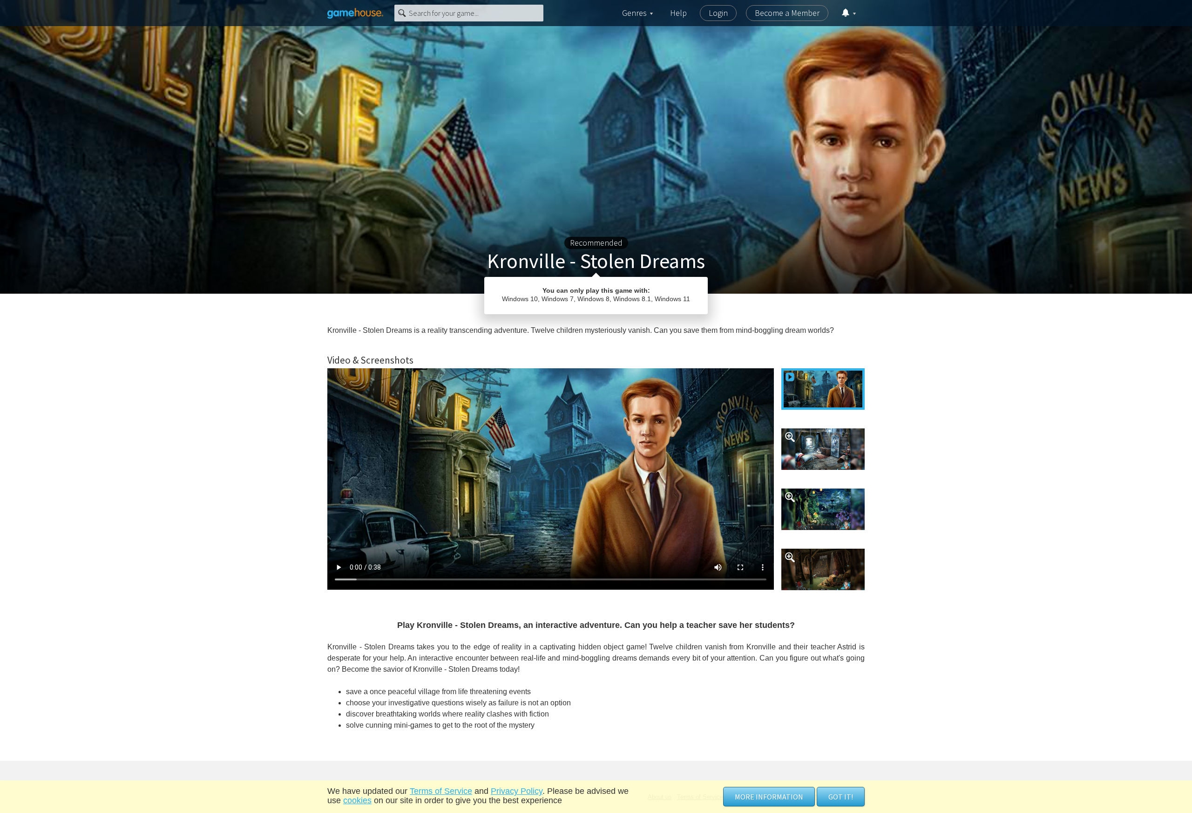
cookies (357, 800)
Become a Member (787, 12)
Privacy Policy (516, 791)
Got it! (840, 796)
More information (769, 796)
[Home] (355, 13)
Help (678, 12)
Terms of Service (441, 791)
